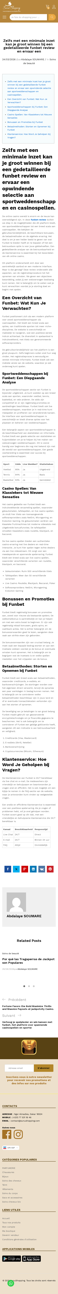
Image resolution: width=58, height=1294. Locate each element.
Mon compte (8, 1227)
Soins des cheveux (11, 1180)
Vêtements (7, 1189)
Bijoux (5, 1176)
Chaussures (8, 1172)
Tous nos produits (11, 1222)
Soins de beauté (10, 953)
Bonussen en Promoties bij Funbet (25, 122)
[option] (29, 961)
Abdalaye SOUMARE (32, 59)
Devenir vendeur (10, 1235)
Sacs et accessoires (12, 1197)
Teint (4, 1185)
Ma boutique (8, 1231)
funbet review (38, 219)
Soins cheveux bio (11, 1202)
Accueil (6, 1218)
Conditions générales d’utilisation (19, 1239)
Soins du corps (10, 1193)
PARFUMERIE (8, 1168)
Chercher (52, 17)
